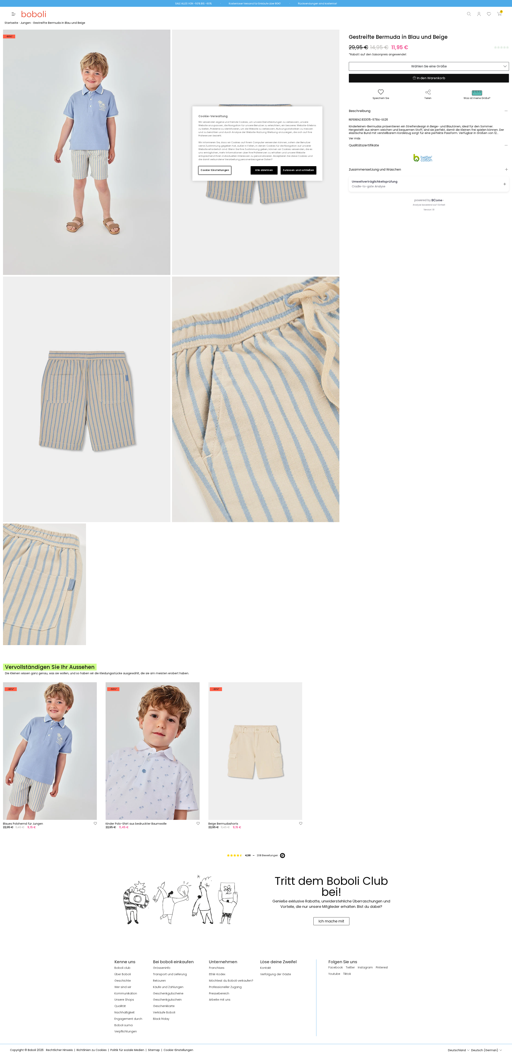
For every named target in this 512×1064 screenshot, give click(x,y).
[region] (257, 143)
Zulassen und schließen (298, 170)
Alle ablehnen (264, 170)
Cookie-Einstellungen (215, 170)
